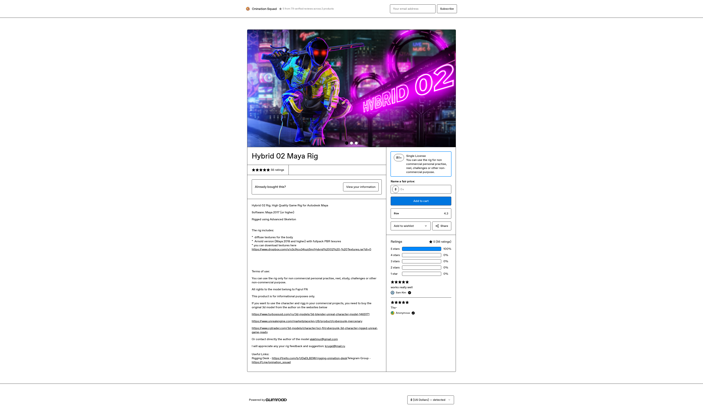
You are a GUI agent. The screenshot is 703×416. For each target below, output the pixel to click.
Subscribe (447, 8)
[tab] (346, 143)
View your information (360, 187)
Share (444, 226)
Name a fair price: (403, 181)
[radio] (421, 164)
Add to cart (421, 201)
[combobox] (411, 226)
